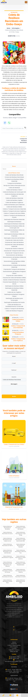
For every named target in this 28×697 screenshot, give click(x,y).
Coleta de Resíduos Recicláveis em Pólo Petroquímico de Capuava (7, 564)
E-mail (14, 363)
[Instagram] (14, 630)
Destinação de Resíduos (14, 222)
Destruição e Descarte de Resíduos (14, 238)
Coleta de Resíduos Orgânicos (14, 202)
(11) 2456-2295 (15, 658)
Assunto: (14, 377)
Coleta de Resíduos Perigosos (14, 311)
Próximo (23, 136)
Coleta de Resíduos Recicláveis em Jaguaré (7, 557)
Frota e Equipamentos (14, 645)
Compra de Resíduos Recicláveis (14, 177)
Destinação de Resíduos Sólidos (14, 286)
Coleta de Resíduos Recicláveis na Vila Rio (20, 576)
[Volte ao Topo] (17, 695)
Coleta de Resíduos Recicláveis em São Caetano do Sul (7, 540)
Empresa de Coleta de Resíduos (14, 242)
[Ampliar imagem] (14, 52)
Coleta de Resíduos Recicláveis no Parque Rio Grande (7, 571)
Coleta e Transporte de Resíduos (14, 308)
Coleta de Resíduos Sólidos (14, 207)
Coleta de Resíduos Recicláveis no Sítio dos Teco (20, 552)
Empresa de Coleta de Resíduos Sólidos (14, 278)
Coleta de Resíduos (14, 188)
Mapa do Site (14, 651)
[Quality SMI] (14, 689)
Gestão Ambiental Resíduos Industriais (14, 280)
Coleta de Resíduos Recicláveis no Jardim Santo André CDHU (20, 540)
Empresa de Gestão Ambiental (14, 248)
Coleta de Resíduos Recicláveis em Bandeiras (7, 528)
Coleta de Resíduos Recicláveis (14, 175)
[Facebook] (5, 123)
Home (8, 28)
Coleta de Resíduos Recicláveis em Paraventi (20, 546)
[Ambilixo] (14, 596)
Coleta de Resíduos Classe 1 (14, 190)
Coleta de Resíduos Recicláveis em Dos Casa (20, 581)
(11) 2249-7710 (15, 657)
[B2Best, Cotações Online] (14, 685)
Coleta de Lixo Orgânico (14, 292)
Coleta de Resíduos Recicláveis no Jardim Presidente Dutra (20, 563)
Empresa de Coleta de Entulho (14, 240)
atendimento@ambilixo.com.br (14, 661)
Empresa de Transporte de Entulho (14, 251)
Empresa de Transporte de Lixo (14, 253)
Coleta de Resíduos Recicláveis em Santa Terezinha (21, 571)
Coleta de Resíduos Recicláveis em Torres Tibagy (21, 534)
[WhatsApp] (9, 123)
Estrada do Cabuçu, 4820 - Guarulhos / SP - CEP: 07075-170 (14, 679)
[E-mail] (10, 695)
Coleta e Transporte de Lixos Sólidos (14, 213)
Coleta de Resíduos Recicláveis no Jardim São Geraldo (20, 528)
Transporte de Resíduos (14, 183)
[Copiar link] (25, 128)
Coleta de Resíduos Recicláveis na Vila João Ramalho (7, 552)
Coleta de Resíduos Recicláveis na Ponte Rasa (7, 581)
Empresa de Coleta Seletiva (14, 275)
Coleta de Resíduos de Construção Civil (14, 192)
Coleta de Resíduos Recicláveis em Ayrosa (7, 533)
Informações (15, 28)
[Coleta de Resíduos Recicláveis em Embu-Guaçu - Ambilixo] (3, 2)
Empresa (14, 644)
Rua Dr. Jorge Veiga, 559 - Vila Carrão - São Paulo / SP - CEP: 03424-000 (14, 671)
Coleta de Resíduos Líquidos (14, 200)
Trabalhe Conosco (14, 650)
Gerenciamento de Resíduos (14, 255)
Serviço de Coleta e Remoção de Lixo (14, 185)
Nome (14, 356)
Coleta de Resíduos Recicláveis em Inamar (7, 576)
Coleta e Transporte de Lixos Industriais (14, 209)
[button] (26, 2)
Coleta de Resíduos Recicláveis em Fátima (7, 545)
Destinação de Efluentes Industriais (14, 219)
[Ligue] (3, 695)
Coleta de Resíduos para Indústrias (14, 205)
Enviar (14, 396)
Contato (14, 648)
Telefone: (14, 370)
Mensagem (14, 384)
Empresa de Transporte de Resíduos (14, 269)
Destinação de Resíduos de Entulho (14, 302)
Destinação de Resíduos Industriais (14, 224)
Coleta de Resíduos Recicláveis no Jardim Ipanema (20, 557)
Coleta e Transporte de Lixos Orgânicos (14, 211)
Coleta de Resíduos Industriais (14, 198)
